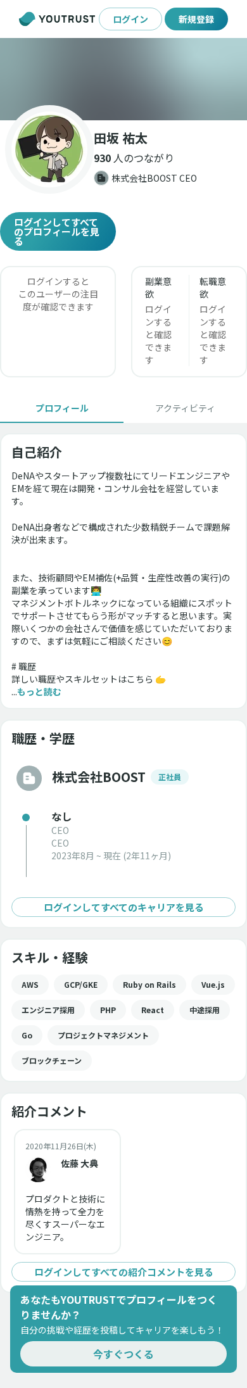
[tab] (62, 408)
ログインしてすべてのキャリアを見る (124, 907)
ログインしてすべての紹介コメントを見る (123, 1271)
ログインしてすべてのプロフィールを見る (56, 231)
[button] (123, 79)
